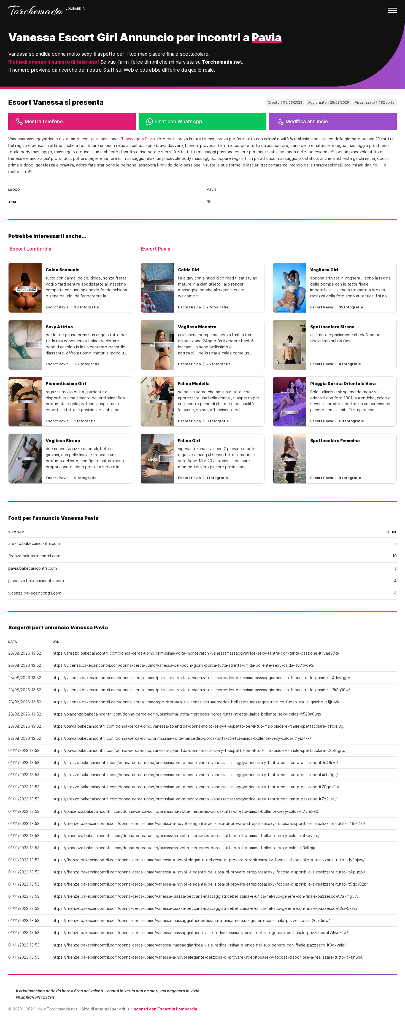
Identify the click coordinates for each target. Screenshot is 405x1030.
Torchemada (35, 10)
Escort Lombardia (30, 249)
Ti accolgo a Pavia (138, 138)
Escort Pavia (155, 249)
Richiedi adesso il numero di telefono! (53, 62)
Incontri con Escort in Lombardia (165, 1009)
